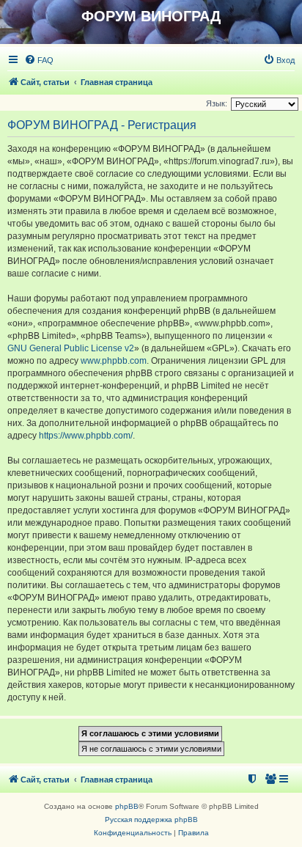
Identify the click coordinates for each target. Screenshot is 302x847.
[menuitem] (39, 60)
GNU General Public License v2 (70, 348)
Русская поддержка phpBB (151, 819)
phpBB (127, 806)
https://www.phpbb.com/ (86, 435)
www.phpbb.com (114, 361)
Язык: (216, 103)
